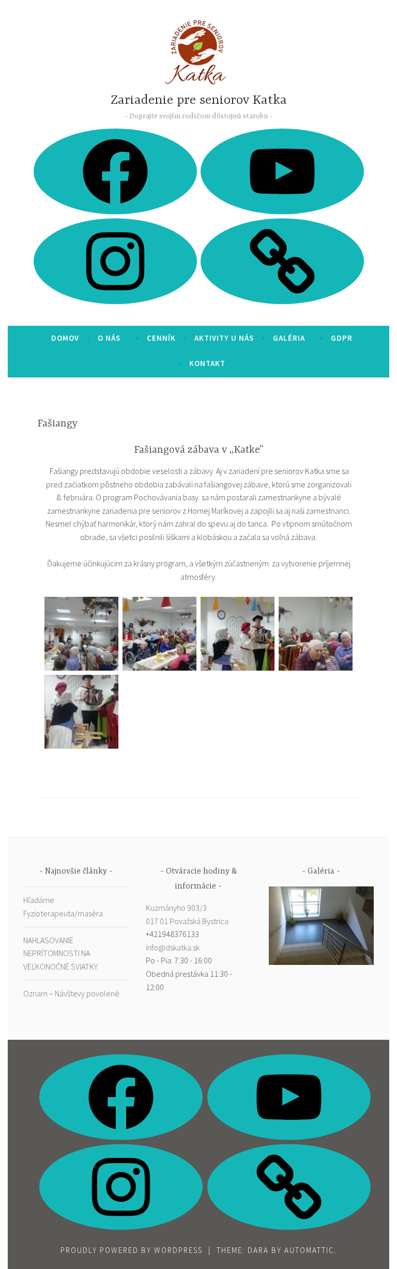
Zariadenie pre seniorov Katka (199, 100)
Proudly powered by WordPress (131, 1250)
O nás (109, 338)
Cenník (161, 338)
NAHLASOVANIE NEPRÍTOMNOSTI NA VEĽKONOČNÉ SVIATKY (60, 953)
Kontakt (207, 363)
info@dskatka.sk (173, 947)
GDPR (342, 338)
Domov (65, 338)
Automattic (309, 1250)
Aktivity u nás (224, 338)
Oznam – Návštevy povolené (71, 993)
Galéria (289, 338)
